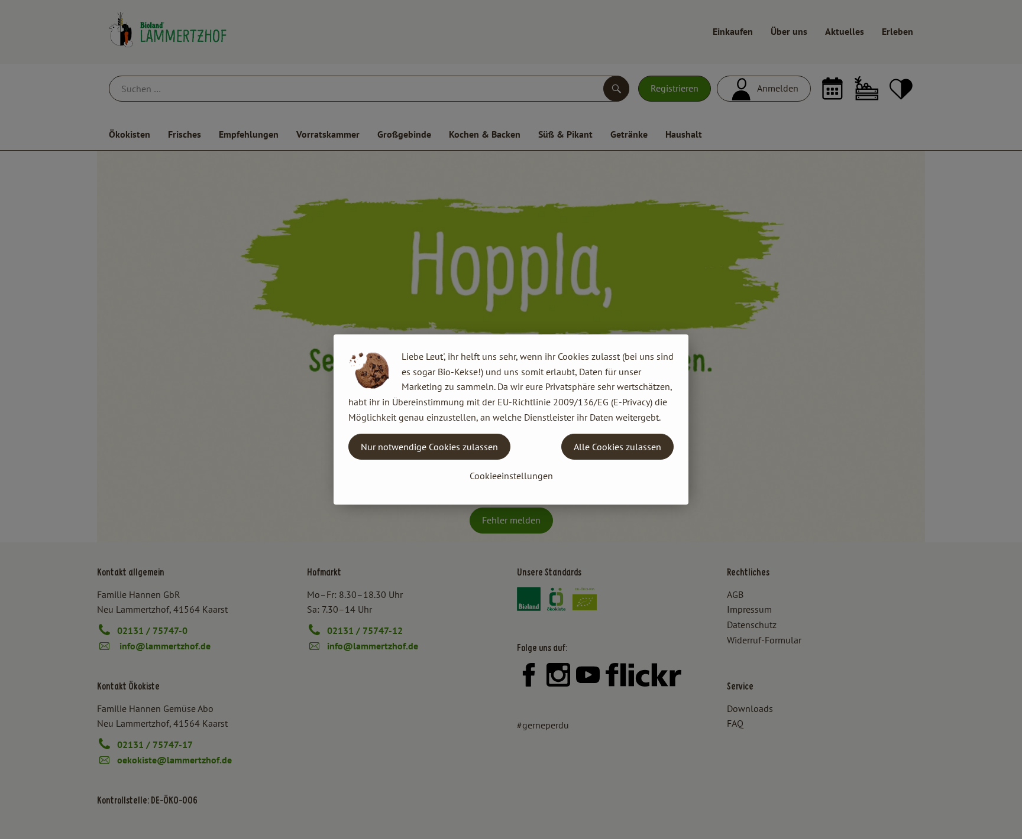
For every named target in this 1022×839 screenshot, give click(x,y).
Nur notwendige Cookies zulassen (429, 447)
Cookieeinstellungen (511, 476)
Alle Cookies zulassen (617, 447)
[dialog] (511, 419)
